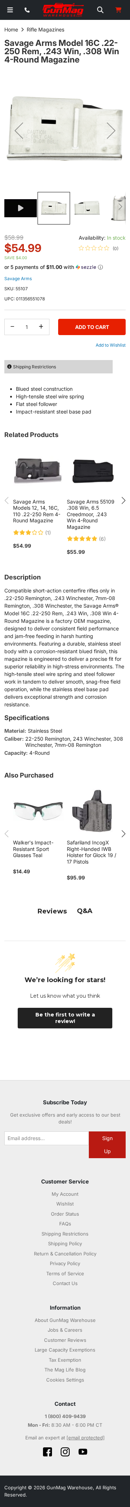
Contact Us (65, 1283)
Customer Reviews (65, 1340)
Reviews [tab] (52, 911)
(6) (102, 538)
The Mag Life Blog (65, 1370)
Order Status (65, 1214)
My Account (65, 1194)
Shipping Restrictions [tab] (34, 366)
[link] (98, 248)
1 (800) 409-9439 (65, 1416)
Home (11, 29)
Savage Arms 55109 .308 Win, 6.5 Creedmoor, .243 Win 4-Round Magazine (90, 514)
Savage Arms (18, 278)
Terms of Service (65, 1273)
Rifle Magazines (45, 29)
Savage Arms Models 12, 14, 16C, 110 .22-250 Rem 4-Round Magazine (36, 511)
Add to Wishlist (111, 345)
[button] (18, 130)
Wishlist (65, 1204)
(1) (48, 532)
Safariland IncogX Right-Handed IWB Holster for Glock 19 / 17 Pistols (91, 852)
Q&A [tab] (84, 911)
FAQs (65, 1223)
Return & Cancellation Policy (65, 1253)
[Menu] (10, 10)
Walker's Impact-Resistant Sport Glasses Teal (33, 848)
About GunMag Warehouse (65, 1320)
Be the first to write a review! (65, 1017)
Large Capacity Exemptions (65, 1350)
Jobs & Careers (65, 1330)
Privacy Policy (65, 1263)
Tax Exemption (65, 1360)
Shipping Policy (65, 1243)
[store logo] (63, 10)
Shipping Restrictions (65, 1234)
